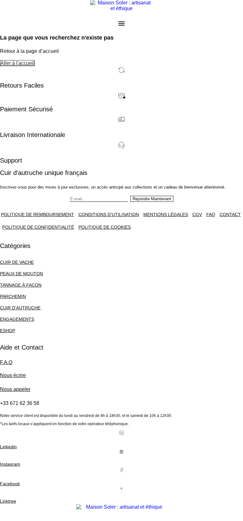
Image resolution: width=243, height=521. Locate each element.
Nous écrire (13, 375)
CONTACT (230, 214)
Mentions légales (165, 214)
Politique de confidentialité (38, 227)
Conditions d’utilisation (108, 214)
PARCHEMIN (13, 296)
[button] (121, 23)
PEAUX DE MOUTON (21, 273)
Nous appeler (15, 389)
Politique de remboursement (37, 214)
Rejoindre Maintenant (152, 198)
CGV (197, 214)
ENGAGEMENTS (17, 319)
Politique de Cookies (104, 227)
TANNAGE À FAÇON (20, 285)
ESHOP (7, 330)
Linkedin (8, 446)
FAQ (210, 214)
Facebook (10, 483)
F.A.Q (6, 362)
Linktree (8, 501)
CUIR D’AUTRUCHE (20, 307)
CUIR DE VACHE (17, 262)
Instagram (10, 464)
